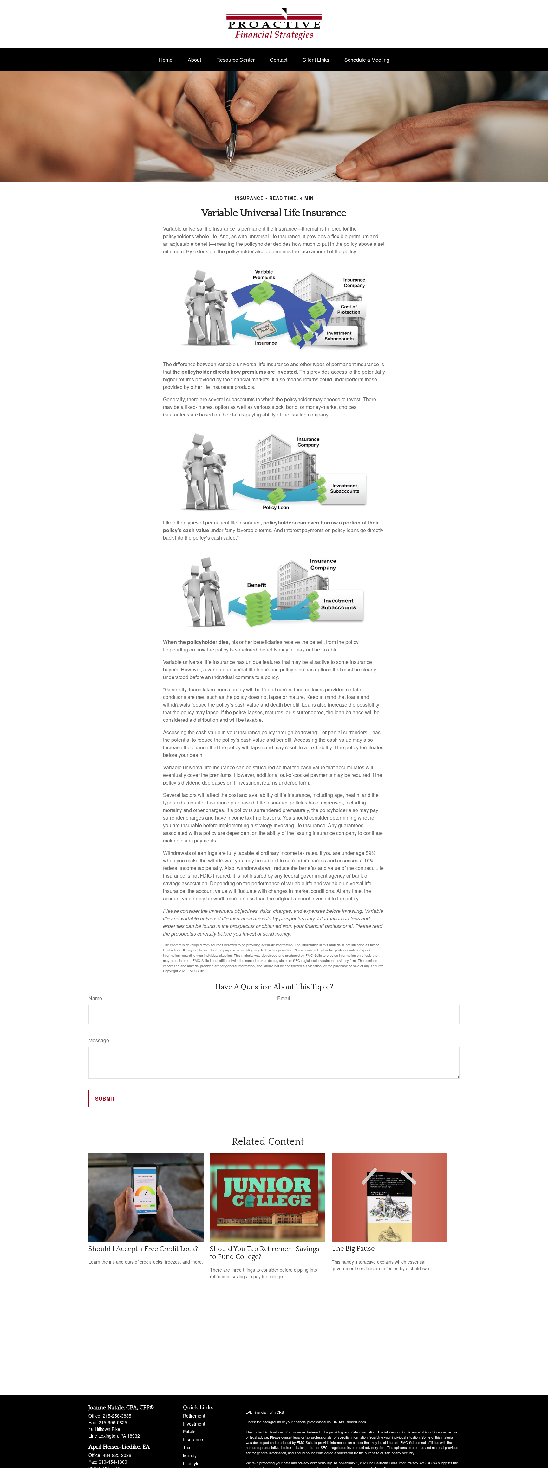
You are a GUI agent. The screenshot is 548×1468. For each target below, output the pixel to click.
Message (98, 1040)
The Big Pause (353, 1249)
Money (190, 1455)
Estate (189, 1431)
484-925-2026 (117, 1455)
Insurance (193, 1439)
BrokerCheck (356, 1421)
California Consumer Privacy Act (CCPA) (405, 1462)
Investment (194, 1423)
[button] (165, 60)
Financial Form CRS (268, 1411)
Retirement (194, 1416)
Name (95, 998)
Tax (186, 1447)
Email (283, 998)
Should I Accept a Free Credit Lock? (143, 1249)
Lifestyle (191, 1463)
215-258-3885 (117, 1416)
